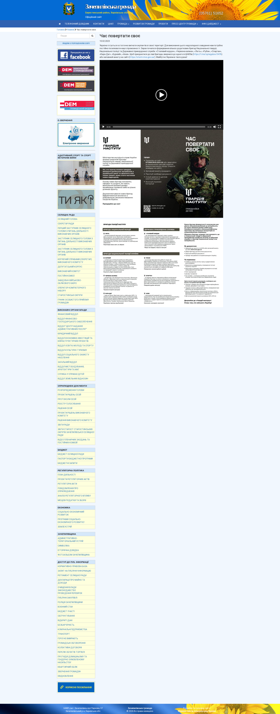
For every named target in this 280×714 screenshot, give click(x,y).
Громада (122, 24)
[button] (161, 95)
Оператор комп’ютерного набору (72, 289)
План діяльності (67, 475)
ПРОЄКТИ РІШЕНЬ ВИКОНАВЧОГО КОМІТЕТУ (74, 414)
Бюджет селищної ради (71, 454)
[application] (161, 95)
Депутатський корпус (70, 267)
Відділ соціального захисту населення (73, 356)
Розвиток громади (143, 24)
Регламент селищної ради (72, 575)
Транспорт (64, 634)
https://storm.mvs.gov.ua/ (142, 57)
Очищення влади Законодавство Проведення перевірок (70, 590)
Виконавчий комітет (69, 271)
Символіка (63, 546)
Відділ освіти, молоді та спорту (75, 345)
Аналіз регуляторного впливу (74, 496)
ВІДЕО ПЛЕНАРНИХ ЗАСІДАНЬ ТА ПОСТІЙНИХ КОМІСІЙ (74, 441)
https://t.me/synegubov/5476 (207, 54)
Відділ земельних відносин (73, 378)
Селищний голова (67, 219)
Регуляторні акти (67, 484)
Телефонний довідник (77, 24)
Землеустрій (65, 527)
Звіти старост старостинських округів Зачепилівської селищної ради (76, 432)
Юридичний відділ (68, 333)
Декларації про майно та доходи (71, 581)
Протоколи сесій (67, 399)
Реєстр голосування (69, 404)
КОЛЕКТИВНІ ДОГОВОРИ (70, 647)
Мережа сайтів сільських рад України (197, 711)
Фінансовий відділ (68, 314)
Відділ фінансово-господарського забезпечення (75, 320)
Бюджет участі (66, 611)
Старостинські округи (70, 295)
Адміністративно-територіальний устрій (70, 539)
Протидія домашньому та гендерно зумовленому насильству (72, 659)
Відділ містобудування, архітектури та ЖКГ (71, 368)
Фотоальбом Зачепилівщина (74, 555)
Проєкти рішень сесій (69, 395)
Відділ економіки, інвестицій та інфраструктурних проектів (75, 339)
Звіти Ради (64, 425)
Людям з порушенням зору (76, 43)
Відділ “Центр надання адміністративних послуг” (72, 327)
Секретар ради (66, 223)
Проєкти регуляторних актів (74, 479)
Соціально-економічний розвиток (71, 513)
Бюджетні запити (67, 463)
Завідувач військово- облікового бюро (70, 281)
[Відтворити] (103, 126)
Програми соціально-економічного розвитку (71, 520)
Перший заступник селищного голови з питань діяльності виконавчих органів (74, 231)
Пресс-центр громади (184, 24)
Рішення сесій (65, 408)
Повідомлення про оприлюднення (68, 489)
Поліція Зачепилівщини (70, 602)
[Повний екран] (219, 126)
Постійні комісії (66, 276)
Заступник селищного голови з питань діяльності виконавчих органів (75, 241)
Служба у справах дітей (71, 374)
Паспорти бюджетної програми (75, 458)
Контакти (98, 24)
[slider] (159, 127)
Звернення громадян (69, 671)
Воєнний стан (65, 607)
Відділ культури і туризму (72, 350)
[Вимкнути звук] (214, 126)
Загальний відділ (67, 362)
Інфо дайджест (211, 24)
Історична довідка (68, 550)
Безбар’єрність (66, 625)
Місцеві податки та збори (72, 500)
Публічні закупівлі (67, 598)
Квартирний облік (67, 667)
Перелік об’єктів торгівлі (71, 652)
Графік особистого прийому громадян (73, 301)
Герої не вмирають (68, 638)
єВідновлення (65, 676)
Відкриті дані (65, 620)
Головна (61, 29)
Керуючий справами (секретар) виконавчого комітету (75, 260)
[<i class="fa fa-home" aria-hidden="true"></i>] (60, 23)
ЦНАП (110, 24)
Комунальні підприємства (72, 629)
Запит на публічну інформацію (74, 571)
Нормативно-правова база (72, 566)
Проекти (163, 24)
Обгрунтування (66, 616)
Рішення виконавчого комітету (75, 420)
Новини (70, 29)
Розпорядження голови (71, 390)
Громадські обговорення (71, 643)
